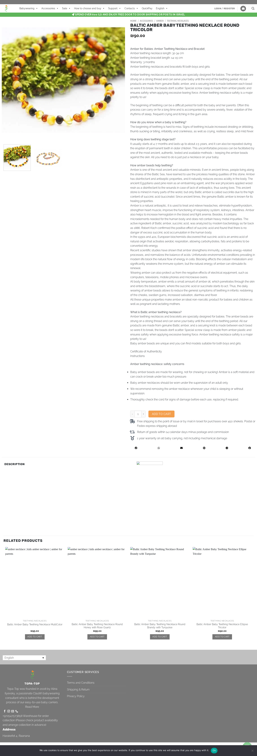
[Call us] (16, 711)
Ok (214, 750)
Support (112, 8)
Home (133, 20)
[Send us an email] (12, 711)
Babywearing (26, 8)
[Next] (118, 80)
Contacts (129, 8)
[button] (224, 8)
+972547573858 (12, 716)
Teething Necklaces (178, 20)
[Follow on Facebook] (4, 711)
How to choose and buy (87, 8)
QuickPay (147, 8)
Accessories (48, 8)
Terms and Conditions (80, 682)
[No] (252, 751)
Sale (64, 8)
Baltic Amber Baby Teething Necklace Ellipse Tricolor (222, 626)
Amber (160, 20)
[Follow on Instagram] (8, 711)
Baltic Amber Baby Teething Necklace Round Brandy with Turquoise (159, 626)
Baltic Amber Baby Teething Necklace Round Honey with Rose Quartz (97, 626)
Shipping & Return (78, 689)
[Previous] (8, 80)
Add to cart (161, 414)
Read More (32, 706)
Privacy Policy (76, 696)
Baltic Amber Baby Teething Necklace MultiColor (34, 624)
